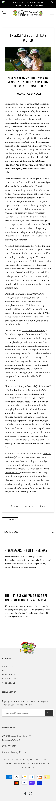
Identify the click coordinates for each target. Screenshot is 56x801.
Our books (29, 253)
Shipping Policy (11, 679)
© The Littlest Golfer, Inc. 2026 (21, 760)
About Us (7, 666)
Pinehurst (23, 464)
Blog (5, 671)
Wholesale (8, 683)
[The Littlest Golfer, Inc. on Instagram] (30, 794)
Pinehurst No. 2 (12, 472)
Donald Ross (11, 468)
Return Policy (10, 675)
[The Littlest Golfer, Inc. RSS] (52, 532)
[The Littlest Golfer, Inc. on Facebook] (25, 794)
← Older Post (10, 519)
